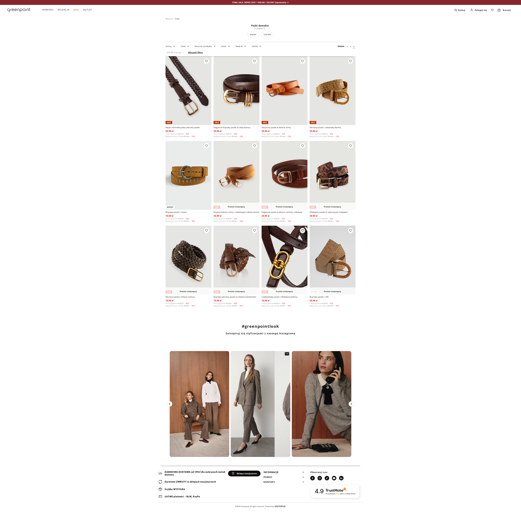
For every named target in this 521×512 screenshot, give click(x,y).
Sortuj (168, 46)
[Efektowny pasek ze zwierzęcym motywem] (332, 175)
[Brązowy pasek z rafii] (332, 260)
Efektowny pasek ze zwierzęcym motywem (329, 212)
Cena (183, 46)
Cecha (255, 46)
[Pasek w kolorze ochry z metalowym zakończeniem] (236, 175)
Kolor (223, 46)
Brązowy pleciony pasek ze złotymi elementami (235, 297)
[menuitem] (49, 10)
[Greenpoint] (18, 10)
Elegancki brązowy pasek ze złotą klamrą (232, 127)
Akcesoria (169, 19)
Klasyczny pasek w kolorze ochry (276, 127)
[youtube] (334, 478)
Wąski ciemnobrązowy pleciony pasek (183, 127)
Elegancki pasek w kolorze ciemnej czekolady (282, 212)
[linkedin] (341, 478)
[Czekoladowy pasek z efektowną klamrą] (284, 260)
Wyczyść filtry (195, 52)
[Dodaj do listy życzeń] (206, 61)
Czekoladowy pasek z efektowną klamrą (279, 297)
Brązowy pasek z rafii (319, 297)
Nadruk (239, 46)
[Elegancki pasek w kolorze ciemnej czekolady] (284, 175)
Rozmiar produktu (203, 46)
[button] (283, 473)
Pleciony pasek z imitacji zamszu (180, 297)
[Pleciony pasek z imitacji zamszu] (188, 260)
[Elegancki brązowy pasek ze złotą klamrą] (236, 90)
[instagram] (319, 478)
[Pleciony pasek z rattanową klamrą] (332, 90)
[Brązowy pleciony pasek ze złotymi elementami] (236, 260)
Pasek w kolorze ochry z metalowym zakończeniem (236, 212)
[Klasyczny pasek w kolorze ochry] (284, 90)
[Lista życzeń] (492, 10)
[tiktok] (327, 478)
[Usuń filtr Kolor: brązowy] (182, 52)
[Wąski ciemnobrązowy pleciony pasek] (188, 90)
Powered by (269, 506)
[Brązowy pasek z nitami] (188, 175)
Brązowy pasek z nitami (176, 212)
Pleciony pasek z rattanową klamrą (325, 127)
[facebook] (312, 478)
